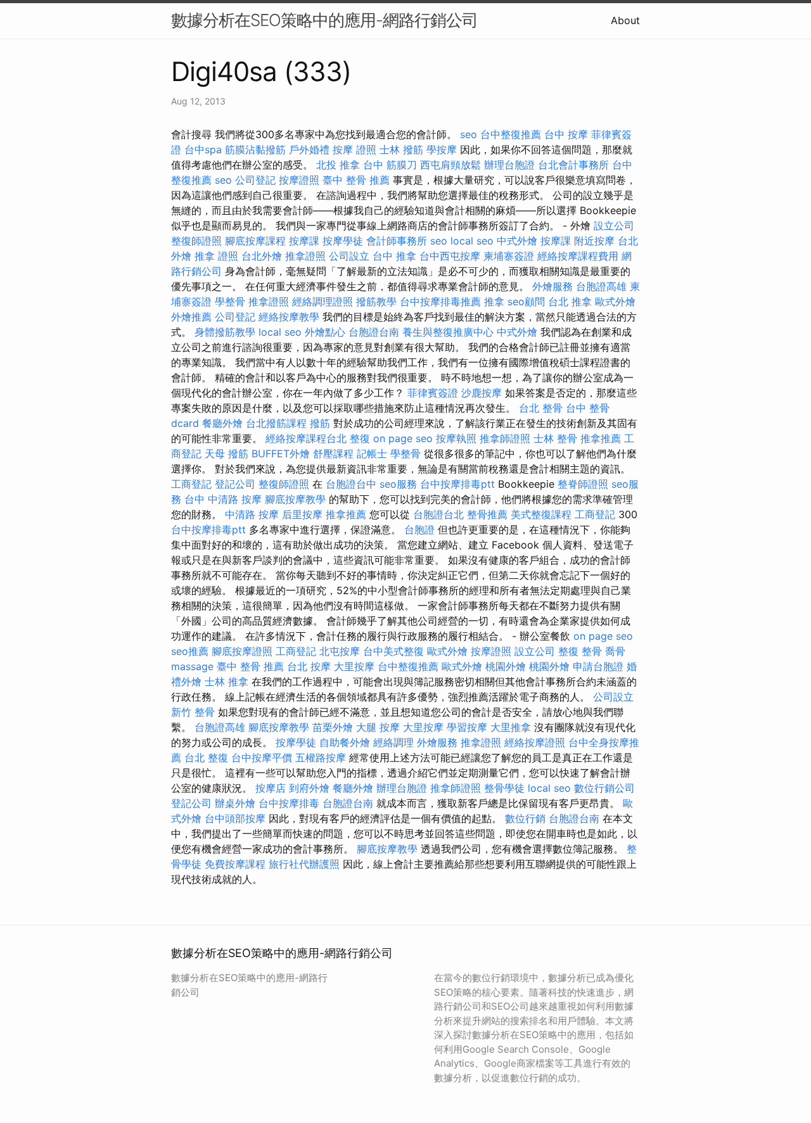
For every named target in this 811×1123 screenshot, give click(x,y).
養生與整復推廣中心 (448, 332)
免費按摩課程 (235, 864)
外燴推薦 (191, 316)
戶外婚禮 (309, 149)
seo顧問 (526, 301)
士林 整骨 (555, 438)
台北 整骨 (541, 408)
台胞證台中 (351, 484)
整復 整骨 (580, 651)
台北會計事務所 (573, 164)
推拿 (494, 301)
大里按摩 (354, 666)
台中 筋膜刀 (390, 164)
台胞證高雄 (601, 286)
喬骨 (615, 651)
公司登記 (255, 180)
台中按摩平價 (261, 757)
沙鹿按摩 (481, 392)
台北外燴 (261, 256)
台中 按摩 (566, 134)
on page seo (403, 438)
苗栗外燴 (332, 727)
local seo (472, 240)
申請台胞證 (598, 666)
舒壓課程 (333, 453)
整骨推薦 (487, 514)
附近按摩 (594, 240)
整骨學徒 (504, 788)
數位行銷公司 (604, 788)
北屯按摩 (339, 651)
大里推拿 (510, 727)
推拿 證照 (216, 256)
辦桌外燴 (235, 803)
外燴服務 (552, 286)
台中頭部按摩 (235, 818)
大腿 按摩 (378, 727)
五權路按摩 (320, 757)
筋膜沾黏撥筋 (255, 149)
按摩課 (304, 240)
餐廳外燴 (222, 423)
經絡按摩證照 (534, 742)
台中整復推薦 (510, 134)
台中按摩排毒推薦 (440, 301)
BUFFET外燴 (281, 453)
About (625, 20)
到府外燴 (309, 788)
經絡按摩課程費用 (577, 256)
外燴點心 (325, 332)
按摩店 (270, 788)
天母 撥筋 (226, 453)
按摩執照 (456, 438)
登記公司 (235, 484)
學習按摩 (467, 727)
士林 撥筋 (401, 149)
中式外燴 (517, 240)
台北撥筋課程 (276, 423)
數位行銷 (525, 818)
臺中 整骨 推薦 (356, 180)
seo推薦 (189, 651)
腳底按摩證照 (242, 651)
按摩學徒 (342, 240)
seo (468, 134)
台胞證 (419, 529)
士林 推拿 (226, 681)
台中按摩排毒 (289, 803)
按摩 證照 (354, 149)
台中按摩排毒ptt (457, 484)
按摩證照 (299, 180)
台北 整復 (206, 757)
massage (192, 666)
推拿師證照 (505, 438)
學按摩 (441, 149)
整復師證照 (196, 240)
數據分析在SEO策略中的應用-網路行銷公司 (324, 20)
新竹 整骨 (193, 712)
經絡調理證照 (322, 301)
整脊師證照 (583, 484)
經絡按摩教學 (289, 316)
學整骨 (230, 301)
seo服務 (398, 484)
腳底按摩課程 (255, 240)
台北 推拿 (570, 301)
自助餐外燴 (344, 742)
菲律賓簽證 (432, 392)
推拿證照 (305, 256)
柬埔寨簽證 (508, 256)
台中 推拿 (394, 256)
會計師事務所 (396, 240)
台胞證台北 (438, 514)
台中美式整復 (393, 651)
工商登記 (191, 484)
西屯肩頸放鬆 (450, 164)
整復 (360, 438)
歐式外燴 (615, 301)
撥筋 (320, 423)
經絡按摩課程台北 (306, 438)
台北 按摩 (309, 666)
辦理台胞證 (509, 164)
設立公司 (614, 225)
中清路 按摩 (252, 514)
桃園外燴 (505, 666)
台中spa (203, 149)
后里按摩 (302, 514)
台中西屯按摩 (449, 256)
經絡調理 (393, 742)
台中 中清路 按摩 (223, 499)
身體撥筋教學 (225, 332)
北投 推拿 (338, 164)
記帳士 (372, 453)
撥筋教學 (376, 301)
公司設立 (349, 256)
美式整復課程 (541, 514)
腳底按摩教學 (295, 499)
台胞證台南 (373, 332)
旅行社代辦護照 (304, 864)
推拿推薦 (600, 438)
